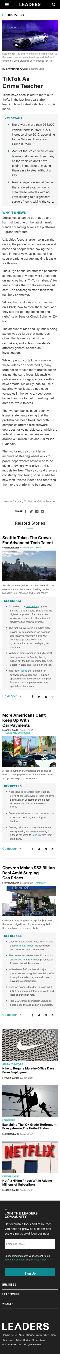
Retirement (8, 1120)
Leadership (11, 1294)
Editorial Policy (23, 1340)
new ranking (32, 606)
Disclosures (8, 1340)
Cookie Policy (42, 1335)
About (21, 1335)
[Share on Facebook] (25, 511)
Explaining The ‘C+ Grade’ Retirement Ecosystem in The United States (29, 1126)
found (24, 670)
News (18, 501)
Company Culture (12, 1064)
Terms (53, 1335)
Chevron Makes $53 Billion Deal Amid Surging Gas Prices (28, 872)
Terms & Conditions (15, 1259)
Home (8, 501)
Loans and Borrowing (18, 733)
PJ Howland (12, 547)
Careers (30, 1335)
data (26, 791)
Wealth (8, 1304)
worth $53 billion (24, 945)
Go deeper (9, 696)
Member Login (38, 1340)
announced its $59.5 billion (25, 959)
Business (15, 15)
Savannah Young (17, 68)
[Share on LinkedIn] (42, 511)
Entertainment (10, 1176)
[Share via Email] (37, 511)
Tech (38, 547)
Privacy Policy (38, 1259)
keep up (36, 834)
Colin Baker (12, 730)
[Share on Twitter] (31, 511)
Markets (41, 883)
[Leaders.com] (30, 4)
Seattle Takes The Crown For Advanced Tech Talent (27, 540)
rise (52, 813)
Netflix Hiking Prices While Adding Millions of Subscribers (27, 1182)
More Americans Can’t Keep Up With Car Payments (24, 720)
